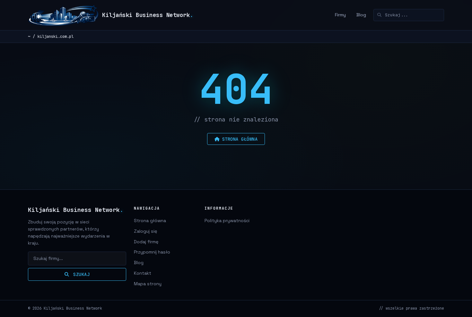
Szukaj (80, 274)
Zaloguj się (145, 231)
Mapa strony (148, 284)
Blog (361, 15)
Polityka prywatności (227, 220)
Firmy (340, 15)
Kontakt (142, 273)
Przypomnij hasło (152, 252)
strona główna (240, 139)
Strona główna (150, 220)
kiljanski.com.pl (56, 36)
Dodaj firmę (146, 242)
